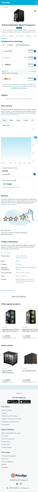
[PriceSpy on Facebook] (17, 484)
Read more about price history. (10, 115)
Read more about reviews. (9, 204)
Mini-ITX (25, 267)
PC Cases (5, 7)
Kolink (17, 261)
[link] (10, 323)
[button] (3, 45)
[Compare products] (35, 11)
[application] (19, 146)
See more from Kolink (7, 290)
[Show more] (2, 51)
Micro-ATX (19, 267)
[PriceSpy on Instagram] (21, 484)
